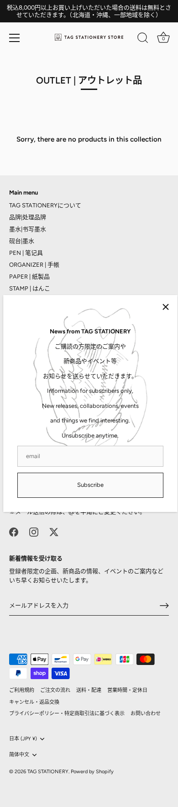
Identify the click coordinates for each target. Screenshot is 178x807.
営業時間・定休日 (127, 690)
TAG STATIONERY (47, 772)
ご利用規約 (21, 690)
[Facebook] (13, 531)
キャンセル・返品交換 (34, 702)
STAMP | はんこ (29, 288)
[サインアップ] (164, 605)
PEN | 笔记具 (26, 252)
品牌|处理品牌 (27, 217)
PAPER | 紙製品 (29, 276)
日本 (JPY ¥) (23, 739)
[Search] (143, 39)
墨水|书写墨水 (27, 229)
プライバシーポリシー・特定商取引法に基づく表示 (67, 714)
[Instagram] (33, 531)
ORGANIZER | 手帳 (34, 264)
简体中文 (19, 755)
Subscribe (90, 484)
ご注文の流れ (55, 690)
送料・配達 (88, 690)
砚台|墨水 (21, 240)
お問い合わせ (146, 714)
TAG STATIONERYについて (45, 205)
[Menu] (15, 38)
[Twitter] (53, 531)
